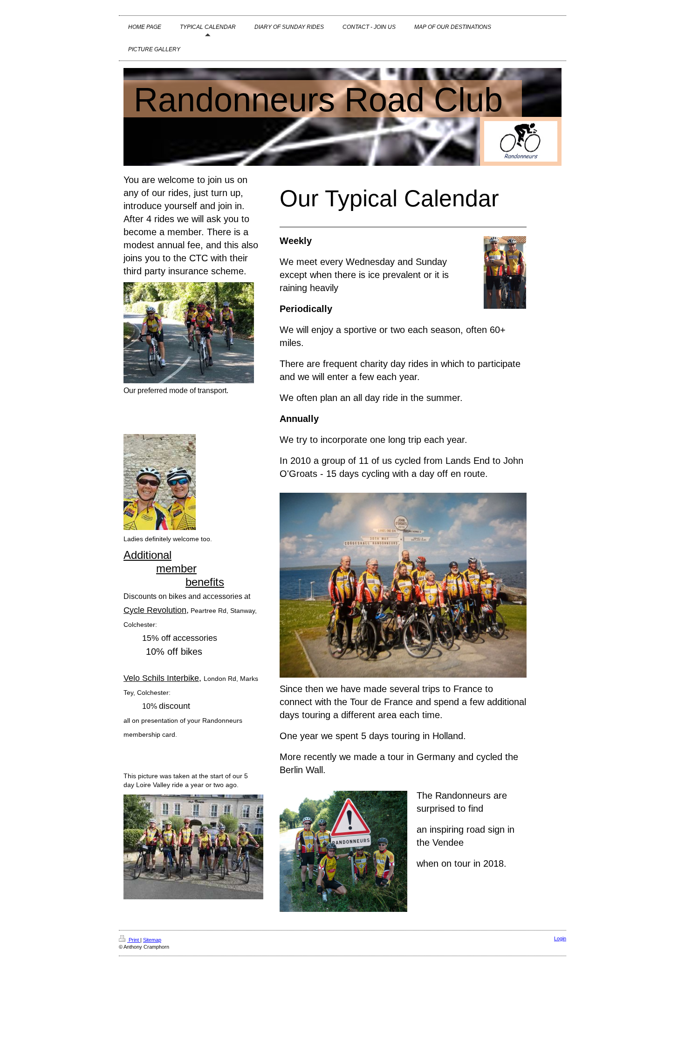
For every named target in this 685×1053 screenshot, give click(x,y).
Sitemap (152, 940)
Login (560, 938)
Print (133, 940)
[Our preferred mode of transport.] (188, 332)
